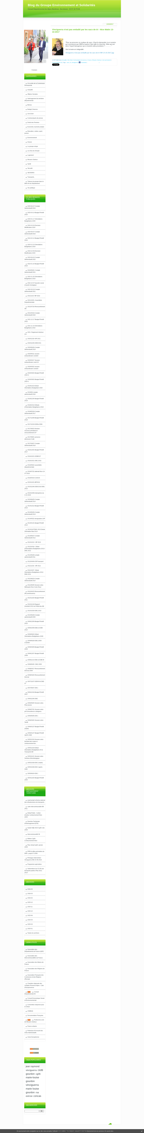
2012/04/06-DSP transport (35, 561)
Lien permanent (106, 60)
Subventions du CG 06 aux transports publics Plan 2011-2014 (34, 870)
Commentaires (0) (57, 62)
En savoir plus (109, 1131)
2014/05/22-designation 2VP (36, 518)
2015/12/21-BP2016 (33, 482)
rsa (37, 1092)
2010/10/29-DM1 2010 (34, 610)
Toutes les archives (33, 933)
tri (70, 62)
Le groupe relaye (32, 146)
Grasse (29, 142)
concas (37, 1096)
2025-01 (30, 928)
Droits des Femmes (33, 122)
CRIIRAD (30, 1011)
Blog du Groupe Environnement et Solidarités (61, 5)
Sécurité (30, 168)
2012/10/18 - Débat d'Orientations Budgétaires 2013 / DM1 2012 (35, 548)
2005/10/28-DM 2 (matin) (35, 762)
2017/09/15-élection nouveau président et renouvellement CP (32, 430)
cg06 (38, 1074)
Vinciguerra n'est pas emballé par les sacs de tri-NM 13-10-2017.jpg (89, 53)
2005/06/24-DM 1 (32, 773)
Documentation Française (35, 1015)
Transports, (30, 177)
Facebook (83, 62)
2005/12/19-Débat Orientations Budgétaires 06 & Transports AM (34, 750)
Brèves (29, 105)
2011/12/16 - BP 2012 (34, 566)
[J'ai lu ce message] (142, 1131)
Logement (30, 155)
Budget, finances (32, 109)
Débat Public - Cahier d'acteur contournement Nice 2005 (33, 815)
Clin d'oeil (30, 113)
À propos (34, 70)
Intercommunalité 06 (33, 834)
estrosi (29, 1096)
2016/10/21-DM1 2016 (34, 460)
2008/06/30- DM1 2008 (34, 664)
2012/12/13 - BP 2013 (34, 542)
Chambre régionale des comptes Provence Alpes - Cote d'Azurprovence (34, 985)
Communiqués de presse (35, 118)
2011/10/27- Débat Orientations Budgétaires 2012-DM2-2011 (34, 572)
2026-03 (30, 893)
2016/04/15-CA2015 (33, 478)
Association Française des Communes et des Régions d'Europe (34, 977)
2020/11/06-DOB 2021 (34, 343)
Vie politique (31, 188)
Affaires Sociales (32, 94)
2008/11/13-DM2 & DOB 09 (35, 660)
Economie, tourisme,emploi (35, 127)
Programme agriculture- (34, 864)
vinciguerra (32, 1084)
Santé (29, 164)
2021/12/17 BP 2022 (33, 296)
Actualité (30, 90)
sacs (68, 62)
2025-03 (30, 924)
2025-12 (30, 902)
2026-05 (30, 889)
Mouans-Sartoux (32, 159)
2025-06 (30, 915)
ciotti (40, 1070)
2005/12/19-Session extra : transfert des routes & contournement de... (34, 741)
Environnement (32, 137)
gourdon (30, 1073)
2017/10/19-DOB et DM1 (35, 424)
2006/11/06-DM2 (32, 698)
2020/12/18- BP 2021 (33, 338)
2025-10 (30, 911)
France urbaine (32, 1026)
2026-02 (30, 898)
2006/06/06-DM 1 (32, 716)
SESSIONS (30, 172)
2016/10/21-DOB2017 (34, 456)
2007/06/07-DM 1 (32, 688)
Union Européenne (33, 1037)
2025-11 (30, 907)
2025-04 (30, 920)
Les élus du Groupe (33, 151)
